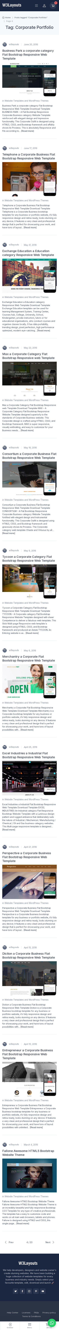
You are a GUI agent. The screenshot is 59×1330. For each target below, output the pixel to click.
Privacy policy (49, 1312)
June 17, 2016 (30, 148)
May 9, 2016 (30, 550)
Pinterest (36, 1291)
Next (48, 1242)
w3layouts (13, 44)
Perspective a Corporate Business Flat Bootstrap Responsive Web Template (26, 857)
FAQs (36, 1312)
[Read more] (27, 131)
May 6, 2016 (30, 650)
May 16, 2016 (30, 447)
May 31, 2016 (30, 245)
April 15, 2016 (30, 947)
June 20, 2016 (31, 44)
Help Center (12, 1312)
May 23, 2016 (30, 347)
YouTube (43, 1291)
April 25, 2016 (30, 747)
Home (8, 17)
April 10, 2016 (30, 1044)
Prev (10, 1242)
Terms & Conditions (31, 1316)
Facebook (22, 1291)
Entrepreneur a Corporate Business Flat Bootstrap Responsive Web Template (27, 1054)
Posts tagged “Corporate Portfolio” (31, 17)
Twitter (15, 1291)
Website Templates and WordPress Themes (27, 100)
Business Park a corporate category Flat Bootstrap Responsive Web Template (28, 54)
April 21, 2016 (30, 847)
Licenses (26, 1312)
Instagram (29, 1291)
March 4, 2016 (31, 1144)
